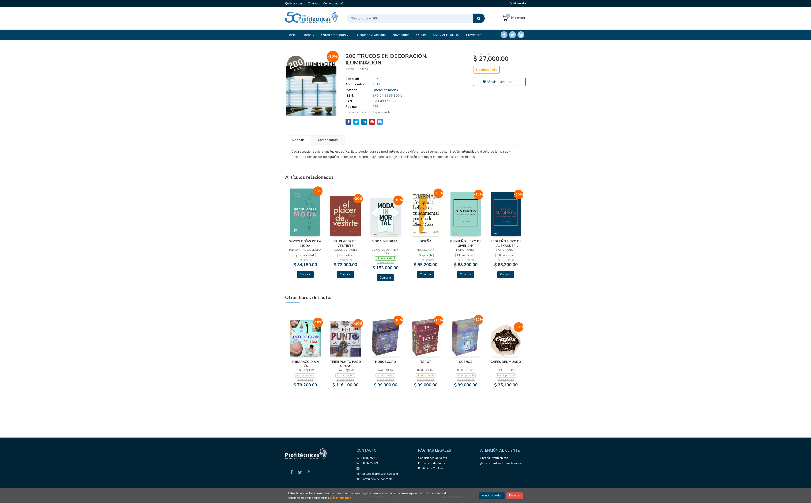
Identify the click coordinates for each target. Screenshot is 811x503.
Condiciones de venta (432, 458)
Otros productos (334, 35)
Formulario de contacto (377, 479)
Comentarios (328, 140)
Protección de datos (431, 463)
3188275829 (369, 463)
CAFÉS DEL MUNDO (506, 362)
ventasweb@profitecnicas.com (377, 474)
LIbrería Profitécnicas (494, 458)
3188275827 (369, 458)
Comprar (305, 274)
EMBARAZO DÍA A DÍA (305, 364)
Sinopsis (298, 140)
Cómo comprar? (333, 3)
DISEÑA (425, 241)
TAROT (425, 362)
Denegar (514, 496)
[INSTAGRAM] (520, 34)
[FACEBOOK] (504, 34)
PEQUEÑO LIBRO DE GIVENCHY (465, 243)
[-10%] (385, 217)
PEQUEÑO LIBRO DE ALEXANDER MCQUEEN (505, 243)
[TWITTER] (512, 34)
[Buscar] (479, 18)
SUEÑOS (465, 362)
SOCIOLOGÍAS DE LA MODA (305, 243)
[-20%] (345, 216)
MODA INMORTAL (385, 241)
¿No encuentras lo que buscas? (501, 463)
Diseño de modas (385, 90)
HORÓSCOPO (385, 362)
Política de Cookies (431, 468)
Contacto (314, 3)
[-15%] (305, 212)
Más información (340, 498)
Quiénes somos (295, 3)
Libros (307, 35)
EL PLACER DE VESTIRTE (345, 243)
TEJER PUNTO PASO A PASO (345, 364)
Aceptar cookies (492, 496)
